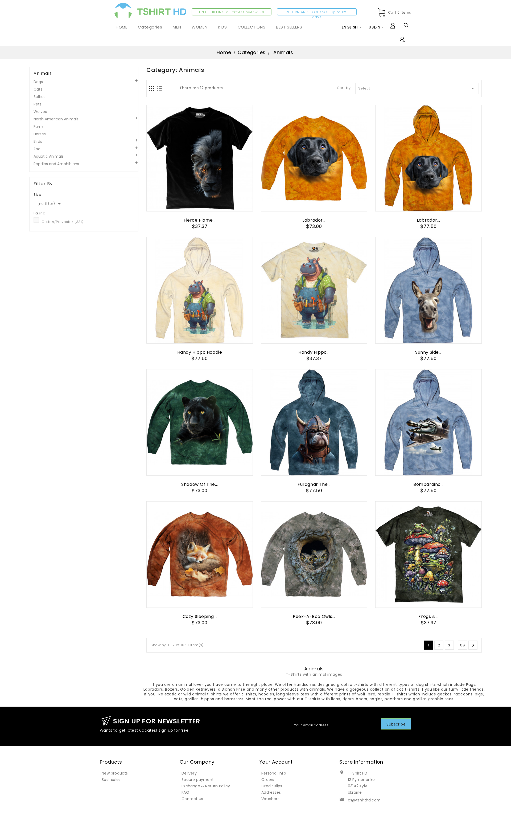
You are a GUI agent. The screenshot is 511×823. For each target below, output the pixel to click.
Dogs (38, 81)
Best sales (111, 779)
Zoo (37, 149)
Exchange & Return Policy (206, 786)
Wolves (40, 111)
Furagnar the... (314, 484)
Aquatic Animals (49, 156)
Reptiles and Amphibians (56, 163)
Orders (267, 779)
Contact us (192, 798)
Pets (38, 104)
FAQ (185, 792)
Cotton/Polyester (62, 221)
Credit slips (271, 786)
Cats (38, 89)
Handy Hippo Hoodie (199, 352)
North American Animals (56, 119)
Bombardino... (428, 484)
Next (473, 645)
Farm (38, 126)
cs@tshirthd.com (364, 800)
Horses (40, 134)
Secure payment (198, 779)
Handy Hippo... (313, 352)
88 (462, 645)
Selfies (40, 96)
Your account (276, 762)
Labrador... (314, 220)
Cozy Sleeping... (200, 616)
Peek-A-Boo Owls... (314, 616)
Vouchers (270, 798)
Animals (43, 73)
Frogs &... (428, 616)
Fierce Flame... (200, 220)
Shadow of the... (199, 484)
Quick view (199, 201)
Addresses (271, 792)
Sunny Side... (428, 352)
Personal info (273, 773)
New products (115, 773)
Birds (38, 141)
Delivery (189, 773)
